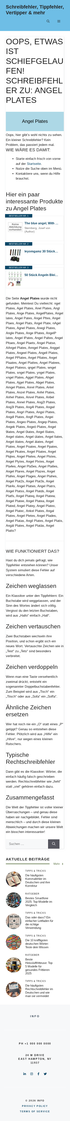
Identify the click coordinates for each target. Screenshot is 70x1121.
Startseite (34, 164)
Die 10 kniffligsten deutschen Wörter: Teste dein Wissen (37, 944)
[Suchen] (54, 844)
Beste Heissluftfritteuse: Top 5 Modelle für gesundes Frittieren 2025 (38, 966)
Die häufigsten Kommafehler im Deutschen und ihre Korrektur (37, 880)
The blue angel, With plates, (42, 223)
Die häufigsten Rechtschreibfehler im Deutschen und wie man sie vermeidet (39, 991)
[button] (48, 21)
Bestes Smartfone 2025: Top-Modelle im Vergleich (38, 901)
